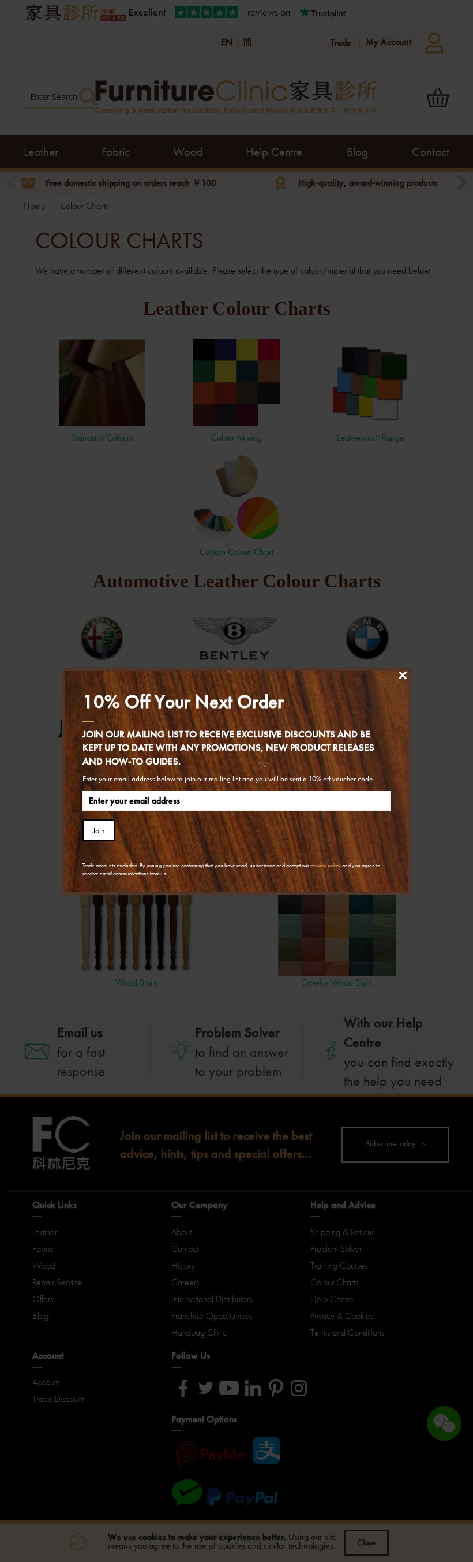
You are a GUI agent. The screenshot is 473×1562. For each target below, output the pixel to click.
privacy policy (325, 865)
